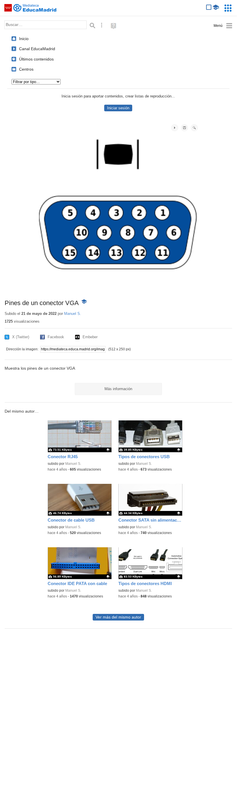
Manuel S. (72, 313)
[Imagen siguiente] (174, 127)
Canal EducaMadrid (37, 48)
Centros (26, 69)
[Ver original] (194, 127)
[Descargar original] (184, 127)
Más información (118, 389)
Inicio (24, 38)
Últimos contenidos (36, 59)
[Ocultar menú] (223, 25)
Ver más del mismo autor (118, 617)
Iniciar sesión (118, 108)
